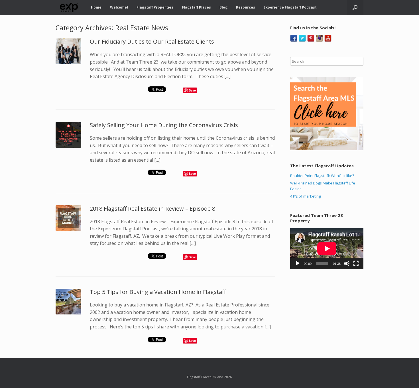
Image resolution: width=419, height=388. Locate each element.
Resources (245, 7)
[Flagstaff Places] (69, 7)
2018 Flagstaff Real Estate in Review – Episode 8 (152, 208)
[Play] (297, 263)
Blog (223, 7)
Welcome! (119, 7)
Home (96, 7)
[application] (326, 248)
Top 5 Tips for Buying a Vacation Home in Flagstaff (158, 292)
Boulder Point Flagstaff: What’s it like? (322, 175)
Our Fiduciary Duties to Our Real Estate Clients (152, 41)
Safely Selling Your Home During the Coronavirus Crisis (164, 125)
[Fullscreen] (356, 263)
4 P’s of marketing (305, 196)
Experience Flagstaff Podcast (290, 7)
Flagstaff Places (196, 7)
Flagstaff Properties (155, 7)
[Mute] (347, 263)
